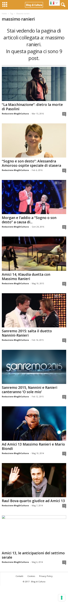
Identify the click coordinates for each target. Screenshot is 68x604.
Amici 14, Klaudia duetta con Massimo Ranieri (26, 276)
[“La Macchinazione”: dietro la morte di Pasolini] (34, 84)
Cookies (31, 576)
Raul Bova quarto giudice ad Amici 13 (33, 500)
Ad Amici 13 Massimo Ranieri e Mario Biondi (33, 446)
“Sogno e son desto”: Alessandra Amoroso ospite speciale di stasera (31, 163)
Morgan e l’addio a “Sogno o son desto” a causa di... (29, 219)
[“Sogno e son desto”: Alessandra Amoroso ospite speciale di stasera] (34, 140)
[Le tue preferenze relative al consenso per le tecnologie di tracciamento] (61, 597)
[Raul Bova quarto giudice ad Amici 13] (34, 480)
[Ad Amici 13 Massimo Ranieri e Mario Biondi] (34, 423)
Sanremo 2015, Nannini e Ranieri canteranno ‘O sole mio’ (29, 389)
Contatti (19, 576)
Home (4, 13)
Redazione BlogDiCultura (15, 113)
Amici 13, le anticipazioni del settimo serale (33, 555)
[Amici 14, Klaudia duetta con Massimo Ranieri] (34, 254)
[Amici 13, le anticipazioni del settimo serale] (34, 532)
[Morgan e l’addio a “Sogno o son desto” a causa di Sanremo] (34, 197)
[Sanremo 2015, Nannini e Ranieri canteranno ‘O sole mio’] (34, 367)
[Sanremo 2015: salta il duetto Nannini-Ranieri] (34, 310)
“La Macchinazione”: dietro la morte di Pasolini (32, 106)
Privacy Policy (46, 576)
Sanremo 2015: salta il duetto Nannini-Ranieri (27, 333)
